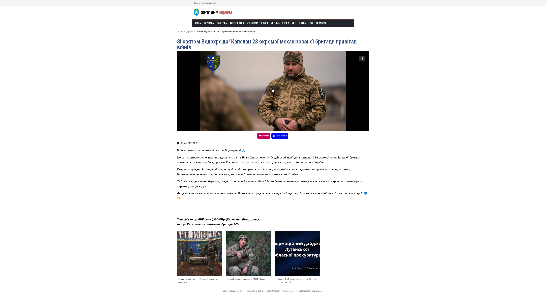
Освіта (303, 23)
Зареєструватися (208, 3)
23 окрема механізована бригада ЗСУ (213, 224)
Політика (222, 23)
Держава (209, 23)
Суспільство (237, 23)
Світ (294, 23)
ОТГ (311, 23)
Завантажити (281, 136)
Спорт (264, 23)
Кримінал (321, 23)
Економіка (252, 23)
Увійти (197, 3)
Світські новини (280, 23)
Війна (198, 23)
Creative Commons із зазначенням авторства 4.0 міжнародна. (298, 291)
